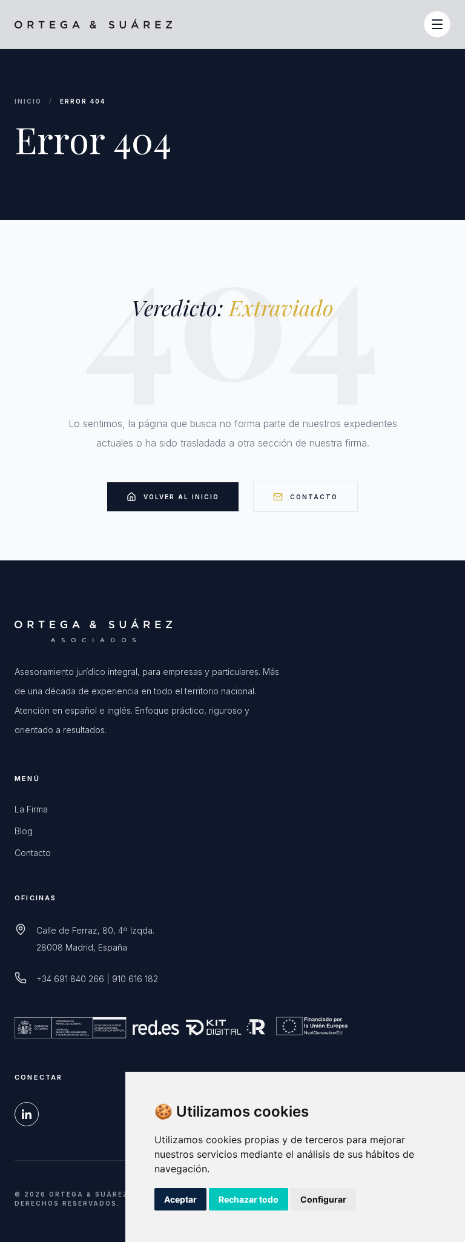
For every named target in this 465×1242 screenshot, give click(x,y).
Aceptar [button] (180, 1199)
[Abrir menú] (437, 24)
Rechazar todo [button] (249, 1199)
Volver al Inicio (181, 496)
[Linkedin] (27, 1114)
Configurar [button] (323, 1199)
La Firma (31, 809)
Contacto (314, 496)
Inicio (28, 101)
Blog (24, 831)
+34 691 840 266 (70, 979)
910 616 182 (135, 979)
